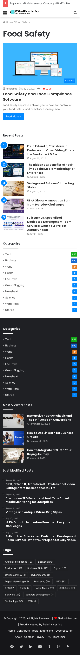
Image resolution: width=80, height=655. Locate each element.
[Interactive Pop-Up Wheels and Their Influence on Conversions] (13, 421)
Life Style (11, 279)
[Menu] (5, 13)
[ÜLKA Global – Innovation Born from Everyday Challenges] (13, 206)
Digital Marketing (17, 581)
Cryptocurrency (15, 574)
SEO (10, 588)
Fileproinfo (11, 88)
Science (10, 297)
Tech (8, 254)
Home (9, 22)
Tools (35, 630)
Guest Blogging (14, 285)
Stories (9, 309)
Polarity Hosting (52, 624)
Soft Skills (67, 588)
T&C (48, 636)
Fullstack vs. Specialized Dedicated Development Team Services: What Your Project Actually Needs (49, 224)
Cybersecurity (41, 574)
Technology (14, 601)
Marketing (42, 581)
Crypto (60, 568)
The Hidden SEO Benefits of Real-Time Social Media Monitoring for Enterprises (51, 169)
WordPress (12, 303)
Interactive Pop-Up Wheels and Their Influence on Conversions (49, 418)
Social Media (44, 588)
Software (12, 594)
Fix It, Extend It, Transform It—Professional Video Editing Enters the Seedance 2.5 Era (50, 150)
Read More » (13, 116)
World (8, 266)
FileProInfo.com (67, 618)
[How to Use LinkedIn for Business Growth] (13, 438)
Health (9, 272)
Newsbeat (11, 291)
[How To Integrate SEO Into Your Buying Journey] (13, 455)
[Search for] (75, 13)
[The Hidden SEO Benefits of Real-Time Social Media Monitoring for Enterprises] (13, 170)
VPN (32, 601)
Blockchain (45, 561)
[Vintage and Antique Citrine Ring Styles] (13, 188)
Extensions (47, 630)
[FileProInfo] (25, 12)
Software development (39, 594)
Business (10, 260)
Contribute (23, 630)
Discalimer (59, 636)
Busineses (13, 568)
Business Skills (37, 568)
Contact (29, 636)
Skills (24, 588)
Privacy (40, 636)
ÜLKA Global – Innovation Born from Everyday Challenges (48, 202)
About (18, 636)
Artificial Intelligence (18, 561)
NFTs (61, 581)
